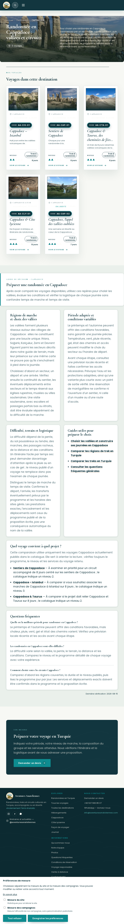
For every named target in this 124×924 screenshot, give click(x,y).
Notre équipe (57, 847)
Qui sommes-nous (60, 842)
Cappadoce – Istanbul (28, 582)
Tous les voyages (59, 803)
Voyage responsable (61, 867)
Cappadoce (57, 817)
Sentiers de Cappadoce (29, 568)
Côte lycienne (58, 822)
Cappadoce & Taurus (27, 596)
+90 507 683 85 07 (93, 803)
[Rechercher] (15, 5)
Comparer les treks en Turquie (91, 461)
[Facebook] (14, 813)
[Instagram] (8, 813)
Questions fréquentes (62, 857)
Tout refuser (15, 918)
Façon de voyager (60, 827)
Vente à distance (59, 872)
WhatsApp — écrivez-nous (97, 807)
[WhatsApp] (20, 813)
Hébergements (58, 812)
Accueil (9, 20)
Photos (54, 852)
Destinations (22, 20)
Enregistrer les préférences (48, 918)
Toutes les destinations (62, 807)
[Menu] (23, 5)
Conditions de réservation (64, 862)
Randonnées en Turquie (63, 798)
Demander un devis (29, 763)
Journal (55, 832)
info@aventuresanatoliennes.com (101, 812)
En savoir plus (10, 894)
